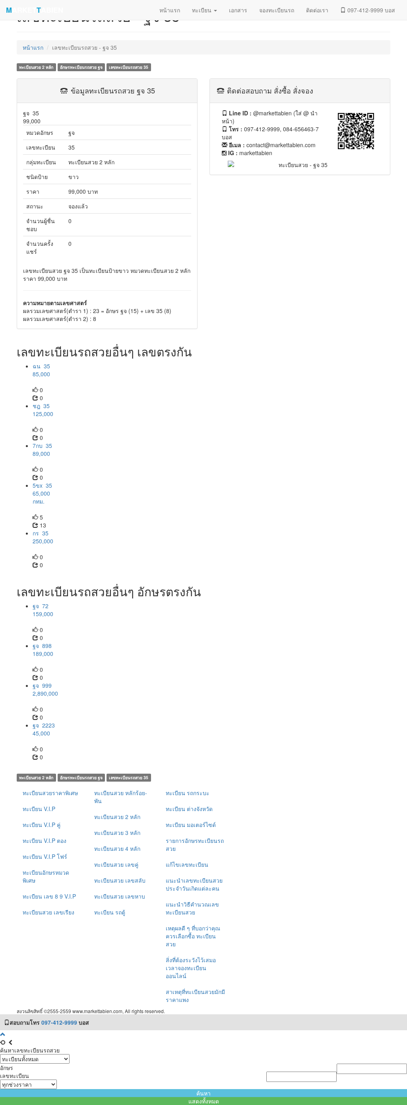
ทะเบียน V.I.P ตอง (44, 840)
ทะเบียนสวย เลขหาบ (119, 896)
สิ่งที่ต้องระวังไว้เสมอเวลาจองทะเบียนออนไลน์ (191, 968)
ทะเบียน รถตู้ (109, 912)
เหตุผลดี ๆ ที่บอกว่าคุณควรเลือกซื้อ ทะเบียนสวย (193, 936)
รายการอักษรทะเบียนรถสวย (195, 844)
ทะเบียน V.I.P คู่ (41, 825)
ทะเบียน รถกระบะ (187, 793)
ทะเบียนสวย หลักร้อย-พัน (120, 797)
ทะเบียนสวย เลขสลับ (119, 880)
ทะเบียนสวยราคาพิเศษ (50, 793)
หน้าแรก (33, 47)
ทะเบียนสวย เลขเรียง (48, 912)
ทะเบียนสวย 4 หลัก (117, 848)
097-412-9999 (59, 1022)
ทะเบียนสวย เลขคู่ (116, 864)
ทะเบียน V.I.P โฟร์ (45, 856)
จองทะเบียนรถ (276, 10)
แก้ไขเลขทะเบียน (187, 864)
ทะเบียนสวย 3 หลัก (117, 833)
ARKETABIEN (34, 10)
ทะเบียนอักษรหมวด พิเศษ (46, 876)
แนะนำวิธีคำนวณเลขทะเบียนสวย (192, 908)
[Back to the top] (3, 1034)
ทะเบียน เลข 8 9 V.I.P (49, 896)
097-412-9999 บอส (370, 10)
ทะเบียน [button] (202, 10)
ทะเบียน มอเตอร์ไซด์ (191, 825)
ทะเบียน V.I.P (39, 809)
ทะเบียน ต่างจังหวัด (189, 809)
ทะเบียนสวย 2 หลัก (117, 817)
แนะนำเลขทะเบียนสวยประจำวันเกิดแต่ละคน (194, 884)
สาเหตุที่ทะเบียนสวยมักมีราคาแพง (195, 996)
